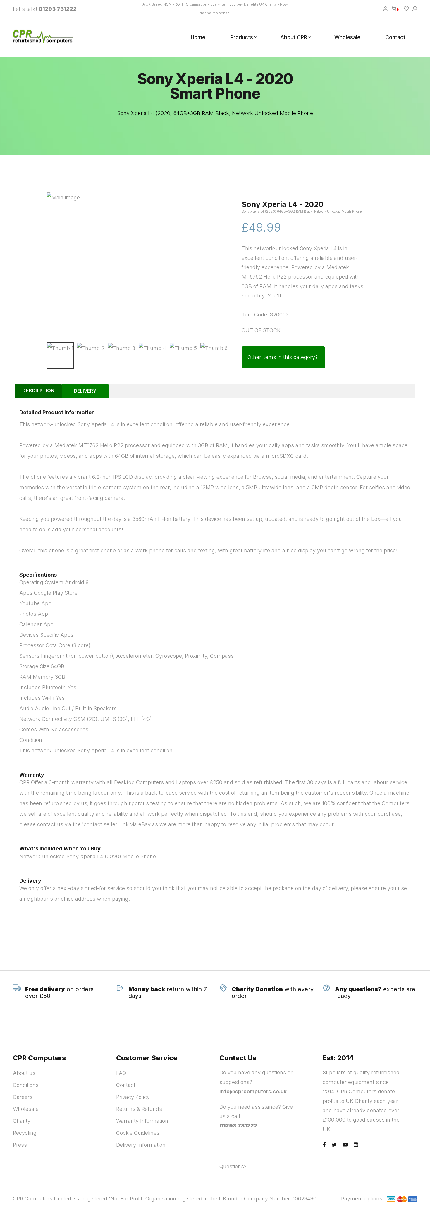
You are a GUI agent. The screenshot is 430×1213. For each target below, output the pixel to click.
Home (198, 37)
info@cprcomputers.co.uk (253, 1091)
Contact (395, 37)
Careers (22, 1097)
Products (241, 37)
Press (20, 1145)
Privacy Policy (133, 1097)
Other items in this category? (282, 357)
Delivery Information (141, 1145)
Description (38, 391)
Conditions (26, 1085)
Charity (21, 1121)
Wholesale (347, 37)
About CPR (293, 37)
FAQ (121, 1073)
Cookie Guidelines (137, 1133)
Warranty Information (142, 1121)
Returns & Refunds (139, 1109)
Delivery (85, 391)
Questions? (233, 1166)
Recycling (25, 1133)
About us (24, 1073)
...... (287, 296)
